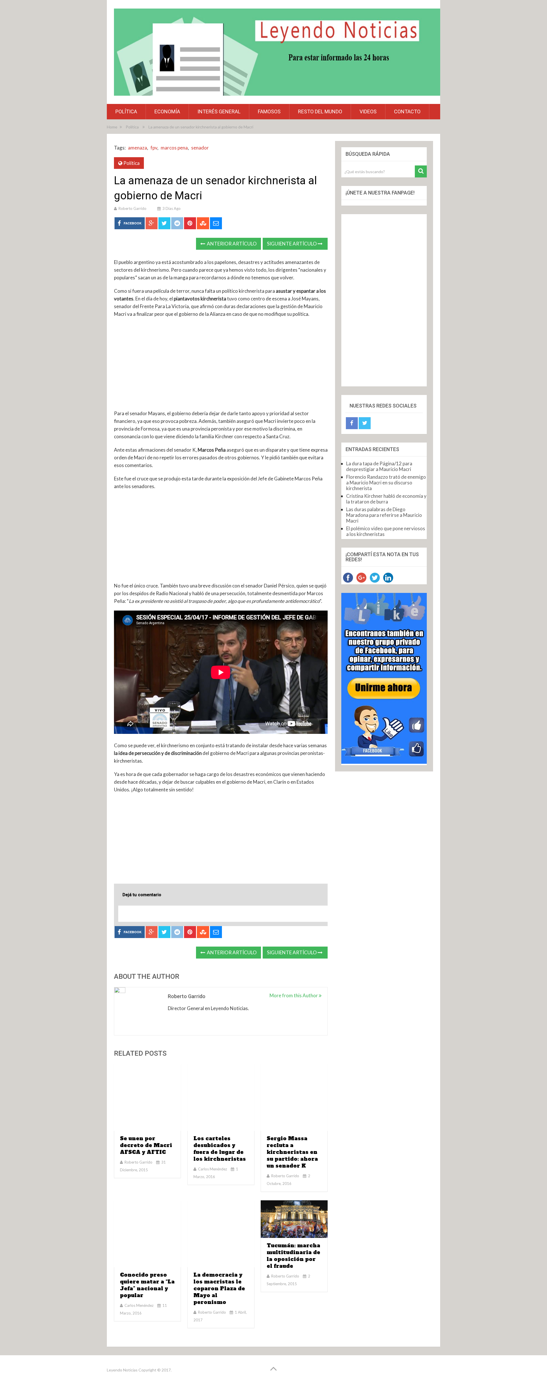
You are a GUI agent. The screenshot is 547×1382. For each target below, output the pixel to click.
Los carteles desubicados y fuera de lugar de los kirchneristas (219, 1148)
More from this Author (294, 995)
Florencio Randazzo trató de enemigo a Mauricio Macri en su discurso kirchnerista (386, 482)
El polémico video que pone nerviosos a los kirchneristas (385, 531)
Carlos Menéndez (212, 1169)
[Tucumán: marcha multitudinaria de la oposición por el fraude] (294, 1219)
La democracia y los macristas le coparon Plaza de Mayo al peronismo (219, 1288)
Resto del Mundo (320, 111)
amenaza (137, 148)
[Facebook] (352, 423)
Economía (167, 111)
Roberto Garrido (132, 208)
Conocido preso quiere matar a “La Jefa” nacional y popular (147, 1285)
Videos (368, 111)
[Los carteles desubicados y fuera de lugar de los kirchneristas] (220, 1097)
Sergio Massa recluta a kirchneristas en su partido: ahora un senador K (292, 1152)
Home (112, 126)
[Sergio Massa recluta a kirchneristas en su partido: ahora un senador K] (294, 1097)
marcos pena (174, 148)
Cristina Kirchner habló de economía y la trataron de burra (386, 499)
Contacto (407, 111)
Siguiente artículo (292, 244)
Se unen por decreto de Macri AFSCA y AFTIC (146, 1145)
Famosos (269, 111)
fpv (153, 148)
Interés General (218, 111)
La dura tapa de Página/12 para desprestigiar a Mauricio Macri (379, 466)
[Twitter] (365, 423)
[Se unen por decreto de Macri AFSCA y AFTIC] (147, 1097)
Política (126, 111)
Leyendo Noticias (122, 1369)
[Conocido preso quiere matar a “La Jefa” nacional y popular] (147, 1233)
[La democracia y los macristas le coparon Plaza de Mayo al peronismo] (220, 1233)
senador (200, 148)
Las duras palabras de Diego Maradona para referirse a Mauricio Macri (384, 515)
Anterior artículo (231, 244)
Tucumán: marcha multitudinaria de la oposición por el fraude (293, 1256)
